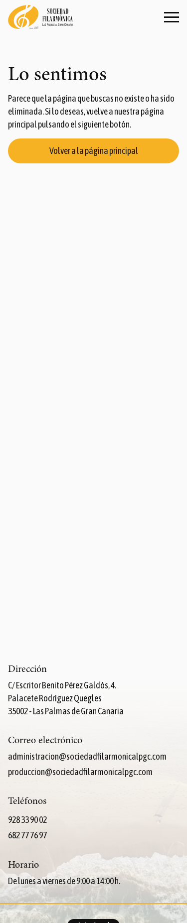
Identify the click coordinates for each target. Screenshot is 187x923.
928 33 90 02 (27, 819)
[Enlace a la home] (40, 18)
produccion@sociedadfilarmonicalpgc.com (80, 772)
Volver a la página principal (93, 150)
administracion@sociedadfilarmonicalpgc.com (87, 756)
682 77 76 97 (27, 835)
